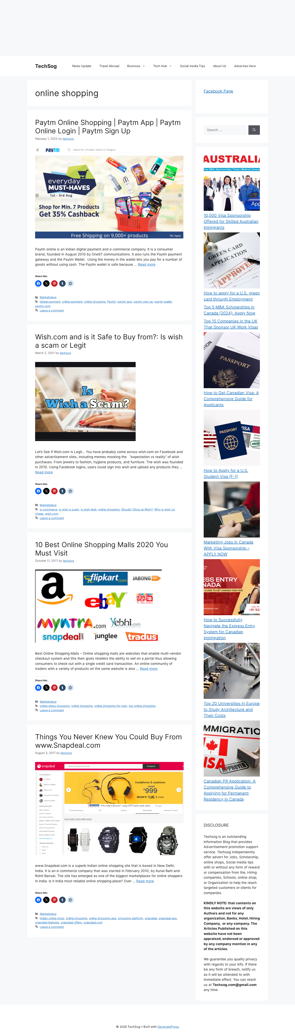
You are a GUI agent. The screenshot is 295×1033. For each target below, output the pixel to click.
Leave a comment (52, 310)
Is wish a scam (69, 509)
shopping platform (130, 918)
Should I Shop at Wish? (137, 509)
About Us (219, 66)
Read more (147, 264)
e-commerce (48, 509)
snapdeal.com (93, 922)
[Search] (254, 130)
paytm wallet (163, 301)
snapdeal (151, 918)
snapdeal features (47, 922)
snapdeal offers (71, 922)
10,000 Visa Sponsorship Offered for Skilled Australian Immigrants (231, 221)
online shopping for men (110, 705)
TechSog (46, 66)
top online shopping (142, 705)
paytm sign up (143, 301)
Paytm (111, 301)
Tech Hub (160, 66)
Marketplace (48, 297)
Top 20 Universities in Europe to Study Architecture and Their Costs (232, 709)
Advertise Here (245, 66)
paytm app (124, 301)
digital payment (50, 301)
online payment (72, 301)
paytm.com (43, 306)
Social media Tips (192, 66)
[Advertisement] (120, 28)
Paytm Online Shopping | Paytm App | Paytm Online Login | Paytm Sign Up (108, 126)
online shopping (95, 301)
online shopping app (102, 918)
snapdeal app (168, 918)
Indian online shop (52, 918)
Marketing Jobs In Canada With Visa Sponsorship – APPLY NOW (228, 548)
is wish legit (89, 509)
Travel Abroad (109, 66)
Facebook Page (218, 91)
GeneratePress (168, 1027)
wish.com (51, 513)
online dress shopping (55, 705)
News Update (81, 66)
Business (133, 66)
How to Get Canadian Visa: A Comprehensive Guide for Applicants (231, 398)
